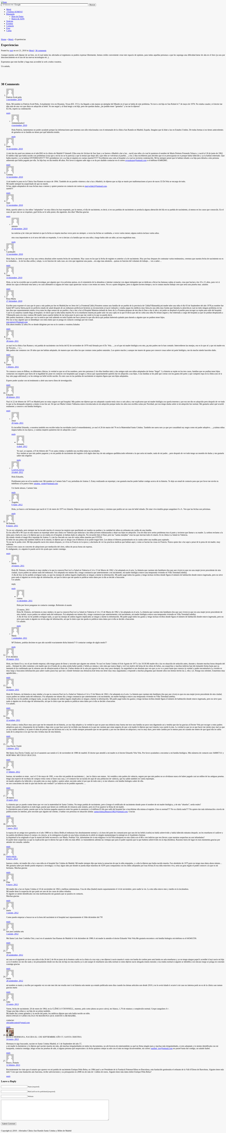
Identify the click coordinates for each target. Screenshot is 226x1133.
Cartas (9, 30)
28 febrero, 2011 (13, 397)
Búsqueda (10, 14)
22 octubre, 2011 (13, 720)
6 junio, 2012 (17, 505)
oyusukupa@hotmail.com (135, 160)
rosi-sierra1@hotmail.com (17, 322)
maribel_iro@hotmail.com (162, 1048)
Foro (8, 28)
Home (3, 39)
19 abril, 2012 (12, 800)
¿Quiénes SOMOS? (14, 12)
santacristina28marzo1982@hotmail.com (111, 811)
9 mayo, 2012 (12, 884)
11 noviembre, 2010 (14, 149)
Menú (8, 9)
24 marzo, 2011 (18, 566)
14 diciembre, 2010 (14, 278)
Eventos (9, 23)
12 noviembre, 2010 (14, 177)
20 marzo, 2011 (12, 659)
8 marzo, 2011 (12, 526)
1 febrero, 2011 (12, 367)
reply (8, 113)
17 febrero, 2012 (13, 772)
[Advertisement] (48, 37)
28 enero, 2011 (12, 341)
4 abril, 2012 (22, 446)
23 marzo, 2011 (12, 690)
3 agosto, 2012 (12, 913)
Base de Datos (17, 16)
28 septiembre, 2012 (14, 981)
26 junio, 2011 (17, 423)
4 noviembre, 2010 (19, 125)
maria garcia (11, 856)
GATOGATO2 (18, 470)
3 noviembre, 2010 (14, 99)
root (11, 50)
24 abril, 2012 (17, 472)
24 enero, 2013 (12, 1039)
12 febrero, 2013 (13, 1065)
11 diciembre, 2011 (24, 601)
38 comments (40, 50)
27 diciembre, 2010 (14, 301)
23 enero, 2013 (12, 1004)
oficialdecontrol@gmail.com (18, 1022)
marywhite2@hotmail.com (96, 186)
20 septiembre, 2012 (14, 955)
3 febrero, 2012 (12, 748)
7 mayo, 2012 (12, 828)
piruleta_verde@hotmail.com (46, 483)
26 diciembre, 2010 (19, 229)
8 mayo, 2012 (12, 859)
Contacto (10, 26)
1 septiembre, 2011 (19, 638)
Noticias (9, 21)
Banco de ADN (18, 19)
